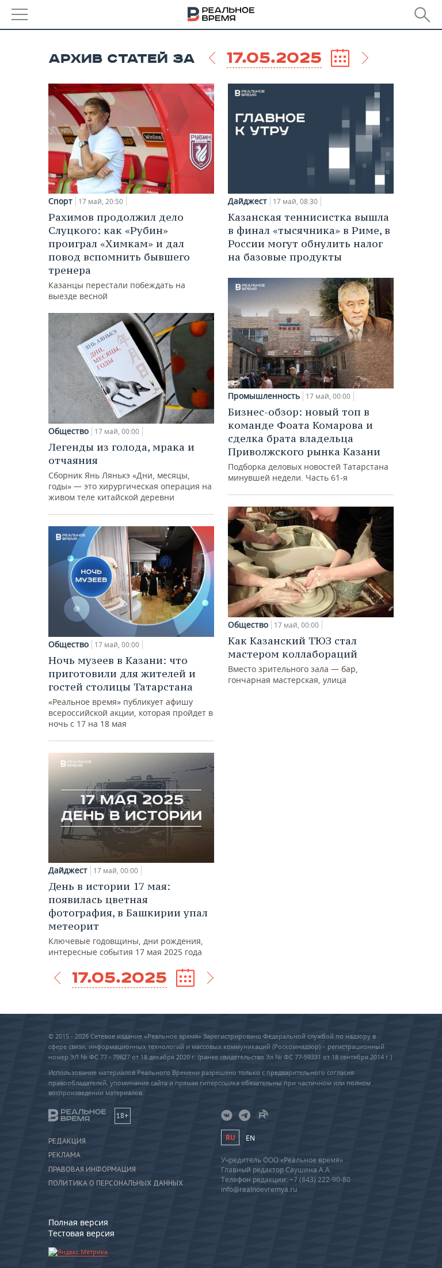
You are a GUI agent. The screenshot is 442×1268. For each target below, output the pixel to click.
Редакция (67, 1141)
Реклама (64, 1155)
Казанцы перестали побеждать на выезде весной (119, 255)
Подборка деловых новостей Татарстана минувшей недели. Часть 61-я (308, 444)
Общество (68, 431)
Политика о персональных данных (115, 1183)
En (250, 1138)
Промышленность (264, 396)
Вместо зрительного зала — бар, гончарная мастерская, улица (293, 659)
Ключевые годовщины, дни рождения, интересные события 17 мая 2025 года (128, 918)
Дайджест (67, 870)
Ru (230, 1137)
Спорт (60, 201)
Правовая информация (92, 1169)
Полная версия (78, 1222)
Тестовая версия (81, 1233)
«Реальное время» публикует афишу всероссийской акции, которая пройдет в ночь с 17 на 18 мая (130, 691)
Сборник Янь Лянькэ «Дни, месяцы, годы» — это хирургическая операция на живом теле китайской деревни (130, 471)
